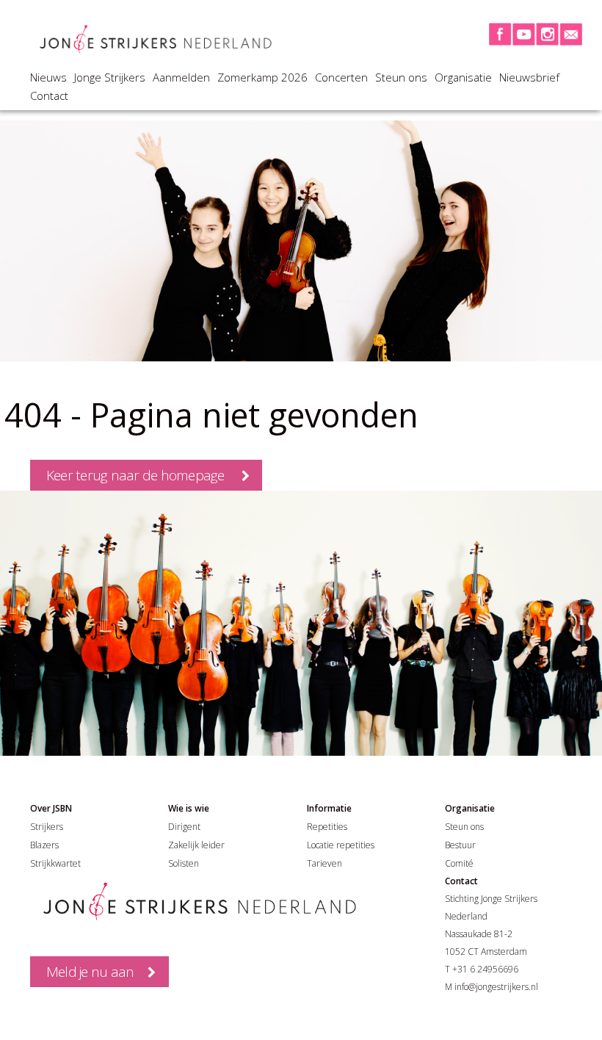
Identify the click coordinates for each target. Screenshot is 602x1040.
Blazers (44, 845)
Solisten (183, 863)
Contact (49, 95)
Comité (459, 863)
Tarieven (324, 863)
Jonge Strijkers (109, 77)
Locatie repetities (340, 845)
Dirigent (184, 826)
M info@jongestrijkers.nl (491, 987)
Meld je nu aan (90, 971)
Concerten (341, 77)
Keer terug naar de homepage (135, 475)
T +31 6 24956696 (481, 969)
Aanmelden (181, 77)
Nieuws (48, 77)
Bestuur (460, 845)
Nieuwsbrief (529, 77)
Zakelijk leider (196, 845)
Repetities (327, 826)
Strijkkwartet (55, 863)
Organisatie (463, 77)
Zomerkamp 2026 (262, 77)
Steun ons (401, 77)
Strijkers (46, 826)
